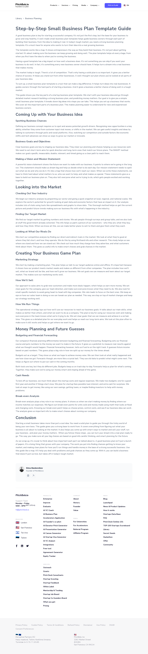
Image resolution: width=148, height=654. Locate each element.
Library (106, 529)
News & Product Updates (114, 506)
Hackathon (107, 537)
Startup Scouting (50, 579)
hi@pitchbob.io (22, 509)
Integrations (48, 545)
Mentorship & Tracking (53, 590)
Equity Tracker (49, 556)
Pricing (75, 5)
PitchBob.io (22, 495)
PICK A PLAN (113, 5)
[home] (22, 5)
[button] (54, 5)
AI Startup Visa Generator (54, 537)
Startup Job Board (51, 594)
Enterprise (47, 499)
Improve (46, 503)
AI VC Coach (48, 510)
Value (75, 510)
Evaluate (47, 506)
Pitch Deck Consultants (53, 575)
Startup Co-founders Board (55, 598)
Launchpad (107, 503)
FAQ (105, 518)
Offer (105, 541)
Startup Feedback (51, 583)
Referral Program (80, 529)
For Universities (80, 522)
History (76, 503)
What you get (49, 602)
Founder (76, 506)
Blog (105, 499)
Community (108, 545)
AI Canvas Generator (52, 533)
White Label (48, 587)
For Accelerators (80, 525)
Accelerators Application (54, 518)
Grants (46, 571)
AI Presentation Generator (54, 529)
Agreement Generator (53, 552)
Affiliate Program (80, 533)
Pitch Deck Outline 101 (113, 522)
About (76, 499)
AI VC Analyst (49, 541)
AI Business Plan (50, 514)
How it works (109, 510)
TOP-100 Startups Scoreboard (116, 525)
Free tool (47, 548)
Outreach (47, 567)
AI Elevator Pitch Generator (55, 525)
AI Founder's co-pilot (52, 522)
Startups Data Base (112, 514)
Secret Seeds (109, 533)
